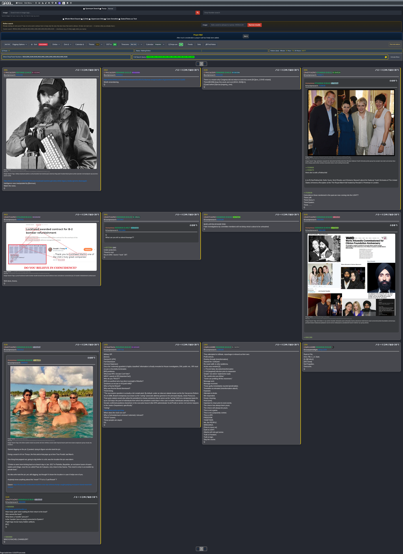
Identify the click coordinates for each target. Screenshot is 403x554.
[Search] (198, 13)
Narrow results (254, 25)
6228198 (220, 220)
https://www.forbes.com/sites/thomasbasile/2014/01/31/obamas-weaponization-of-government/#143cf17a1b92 (144, 80)
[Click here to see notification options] (55, 3)
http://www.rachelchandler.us (16, 509)
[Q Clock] (36, 3)
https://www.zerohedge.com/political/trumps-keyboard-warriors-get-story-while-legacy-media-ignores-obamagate (45, 181)
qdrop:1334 (322, 350)
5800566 (24, 363)
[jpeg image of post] (84, 70)
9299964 (119, 75)
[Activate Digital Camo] (86, 70)
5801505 (320, 220)
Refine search (8, 23)
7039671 (320, 75)
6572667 (120, 220)
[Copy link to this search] (386, 57)
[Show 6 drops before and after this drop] (80, 70)
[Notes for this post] (88, 70)
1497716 (120, 350)
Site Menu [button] (28, 3)
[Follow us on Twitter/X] (64, 3)
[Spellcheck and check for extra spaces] (98, 70)
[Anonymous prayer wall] (45, 3)
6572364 (122, 230)
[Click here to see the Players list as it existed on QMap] (42, 3)
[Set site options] (67, 3)
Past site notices (395, 44)
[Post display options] (76, 70)
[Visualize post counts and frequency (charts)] (39, 3)
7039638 (322, 86)
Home (20, 3)
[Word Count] (78, 70)
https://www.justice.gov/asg (114, 410)
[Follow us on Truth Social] (59, 3)
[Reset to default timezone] (138, 44)
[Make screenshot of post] (90, 70)
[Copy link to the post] (94, 70)
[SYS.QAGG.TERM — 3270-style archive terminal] (52, 3)
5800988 (22, 502)
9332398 (19, 75)
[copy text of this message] (92, 70)
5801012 (20, 350)
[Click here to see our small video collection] (49, 3)
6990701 (20, 220)
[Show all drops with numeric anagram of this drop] (82, 70)
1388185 (220, 350)
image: (205, 25)
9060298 (219, 75)
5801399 (322, 230)
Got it (246, 36)
